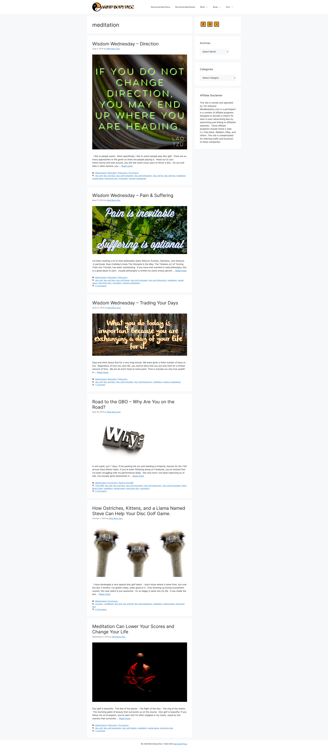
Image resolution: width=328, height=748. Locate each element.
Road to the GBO (126, 483)
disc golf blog (109, 176)
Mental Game (101, 173)
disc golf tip (158, 176)
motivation (123, 178)
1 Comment (100, 385)
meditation (181, 176)
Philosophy (122, 173)
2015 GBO (99, 485)
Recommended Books (185, 7)
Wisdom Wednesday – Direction (125, 43)
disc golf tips (169, 176)
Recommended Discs (160, 7)
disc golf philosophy (143, 176)
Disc (228, 7)
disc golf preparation (143, 604)
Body (215, 7)
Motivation (112, 173)
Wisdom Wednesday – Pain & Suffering (132, 195)
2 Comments (100, 286)
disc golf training (129, 728)
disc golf (98, 176)
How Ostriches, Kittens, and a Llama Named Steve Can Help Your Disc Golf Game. (138, 510)
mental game (97, 178)
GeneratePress (180, 744)
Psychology (134, 173)
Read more (127, 166)
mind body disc (111, 178)
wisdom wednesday (137, 178)
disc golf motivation (124, 176)
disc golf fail (128, 604)
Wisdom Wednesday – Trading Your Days (135, 302)
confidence (109, 604)
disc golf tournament (172, 485)
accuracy (99, 604)
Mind (202, 7)
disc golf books (123, 280)
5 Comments (100, 609)
